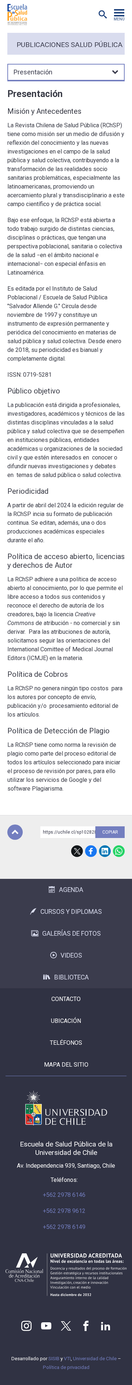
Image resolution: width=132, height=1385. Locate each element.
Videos (71, 955)
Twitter (66, 1326)
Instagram (26, 1326)
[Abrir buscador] (102, 14)
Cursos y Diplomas (71, 911)
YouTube (46, 1326)
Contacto (66, 999)
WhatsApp (119, 851)
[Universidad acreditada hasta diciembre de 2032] (66, 1274)
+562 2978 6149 (64, 1226)
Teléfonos (66, 1042)
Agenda (71, 889)
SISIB (53, 1358)
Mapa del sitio (66, 1064)
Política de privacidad (66, 1367)
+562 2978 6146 (64, 1194)
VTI (67, 1358)
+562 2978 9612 (64, 1210)
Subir (15, 832)
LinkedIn (105, 851)
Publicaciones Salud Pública (69, 44)
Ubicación (66, 1020)
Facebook (91, 851)
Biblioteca (71, 977)
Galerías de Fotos (71, 933)
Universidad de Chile (95, 1358)
